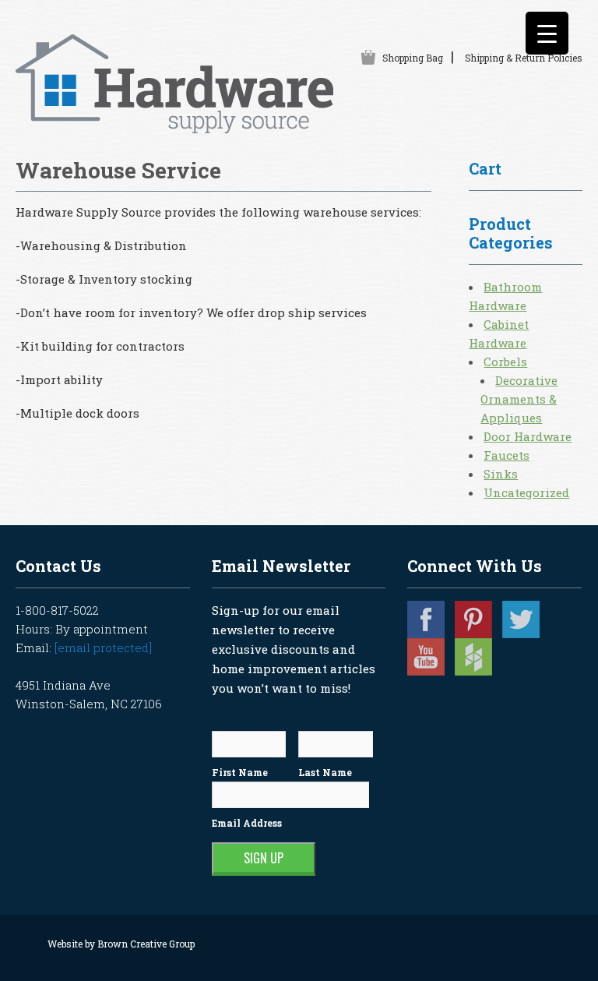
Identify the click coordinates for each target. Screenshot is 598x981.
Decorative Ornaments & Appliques (519, 398)
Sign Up (263, 858)
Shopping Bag (412, 57)
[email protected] (103, 647)
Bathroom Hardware (505, 296)
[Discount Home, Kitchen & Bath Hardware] (174, 125)
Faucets (506, 455)
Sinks (501, 474)
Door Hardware (528, 436)
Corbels (505, 361)
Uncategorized (526, 492)
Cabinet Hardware (499, 333)
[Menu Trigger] (547, 33)
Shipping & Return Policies (523, 57)
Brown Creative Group (146, 943)
